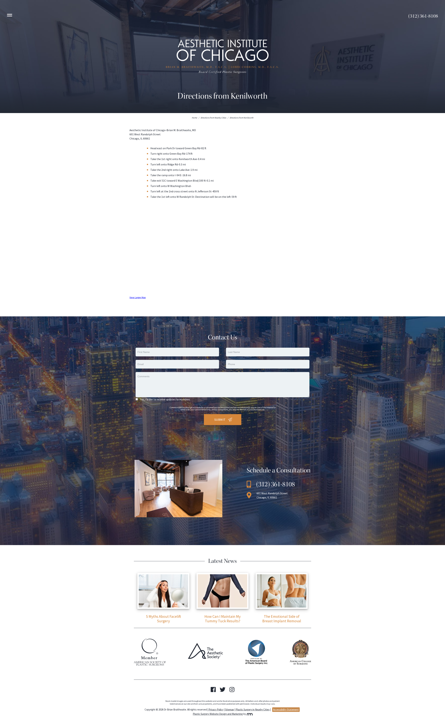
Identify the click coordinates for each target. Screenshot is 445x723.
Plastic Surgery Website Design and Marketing (218, 714)
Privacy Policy (216, 709)
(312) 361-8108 (423, 16)
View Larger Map (138, 297)
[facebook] (213, 690)
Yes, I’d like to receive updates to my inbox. (165, 399)
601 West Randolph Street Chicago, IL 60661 (272, 495)
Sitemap (229, 709)
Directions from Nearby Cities (213, 117)
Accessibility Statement (286, 709)
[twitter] (222, 690)
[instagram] (231, 690)
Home (194, 117)
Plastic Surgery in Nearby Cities (253, 709)
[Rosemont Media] (249, 714)
